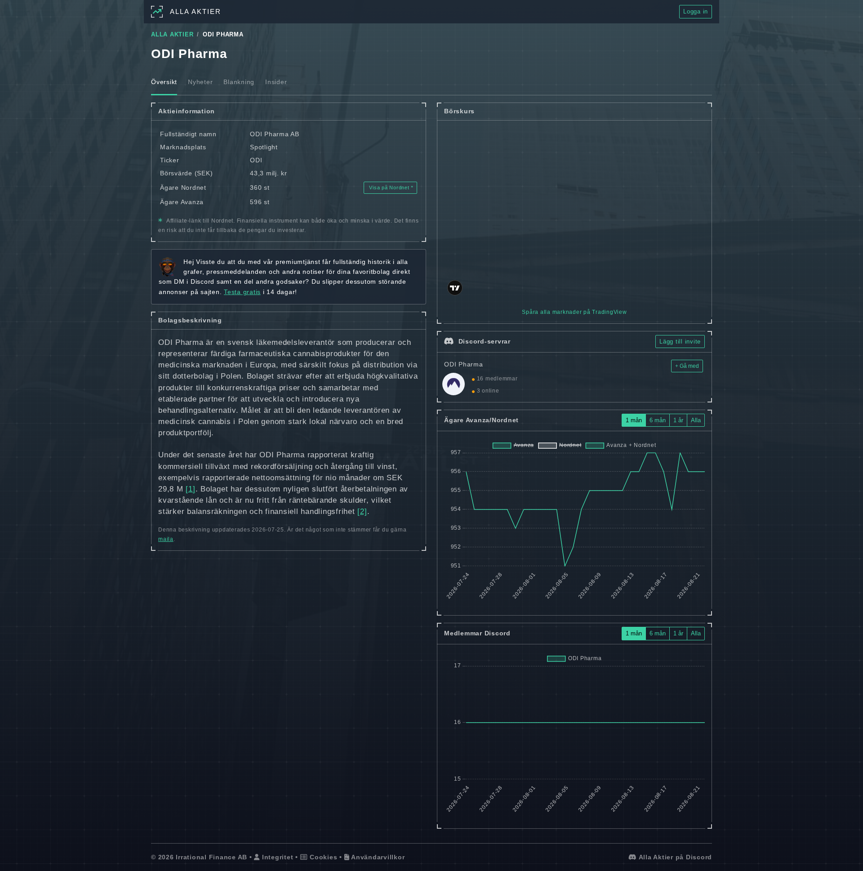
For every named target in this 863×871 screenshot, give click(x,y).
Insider (276, 81)
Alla (696, 420)
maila (165, 539)
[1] (190, 489)
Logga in (695, 11)
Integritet (276, 857)
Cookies (322, 857)
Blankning (238, 81)
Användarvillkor (377, 857)
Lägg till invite (680, 341)
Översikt (164, 81)
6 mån (657, 420)
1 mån (634, 420)
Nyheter (200, 81)
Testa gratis (242, 291)
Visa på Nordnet (389, 187)
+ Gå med (687, 366)
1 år (678, 420)
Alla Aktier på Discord (674, 857)
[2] (362, 511)
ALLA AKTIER (172, 34)
